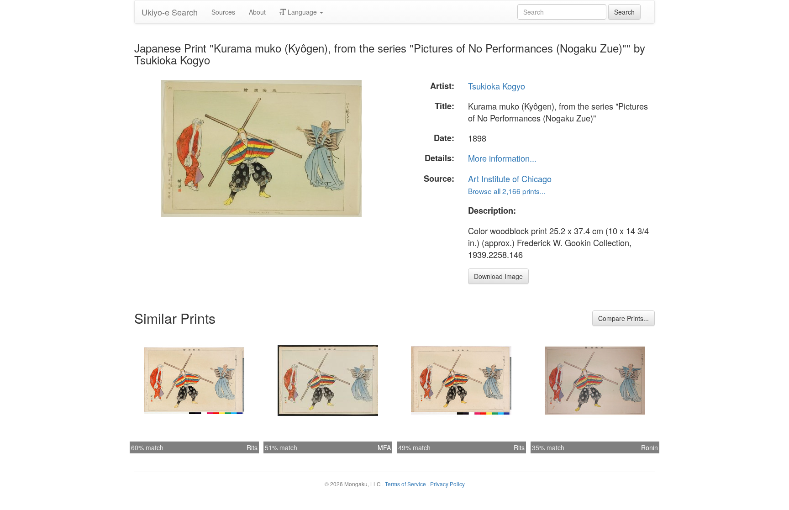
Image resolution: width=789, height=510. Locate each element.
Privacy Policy (447, 484)
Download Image (498, 276)
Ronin (649, 447)
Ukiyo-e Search (170, 12)
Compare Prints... (623, 318)
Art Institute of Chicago (510, 178)
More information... (502, 158)
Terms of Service (405, 484)
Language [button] (302, 11)
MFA (384, 447)
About (257, 11)
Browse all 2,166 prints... (506, 191)
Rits (252, 447)
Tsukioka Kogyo (496, 86)
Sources (223, 11)
